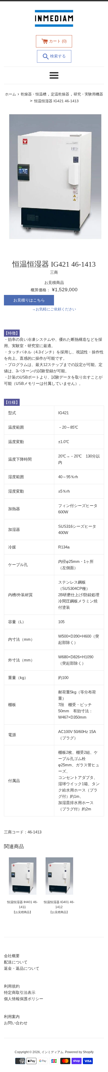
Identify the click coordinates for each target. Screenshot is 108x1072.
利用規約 (12, 986)
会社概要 (12, 956)
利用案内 (12, 1016)
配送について (16, 962)
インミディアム (52, 1052)
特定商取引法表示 (19, 992)
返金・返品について (21, 968)
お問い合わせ (16, 1023)
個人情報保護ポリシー (23, 998)
